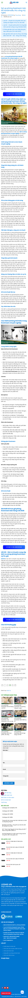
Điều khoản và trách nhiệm (7, 797)
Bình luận (5, 750)
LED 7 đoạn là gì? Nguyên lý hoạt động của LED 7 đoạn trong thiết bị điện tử (14, 830)
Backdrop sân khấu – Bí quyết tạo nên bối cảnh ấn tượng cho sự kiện (14, 825)
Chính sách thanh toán (8, 950)
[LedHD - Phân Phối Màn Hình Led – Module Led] (14, 2)
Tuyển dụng (4, 802)
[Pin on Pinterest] (12, 685)
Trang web (5, 776)
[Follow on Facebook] (2, 988)
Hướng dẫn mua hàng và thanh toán (11, 953)
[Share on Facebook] (5, 685)
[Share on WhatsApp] (2, 685)
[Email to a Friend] (10, 685)
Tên (4, 762)
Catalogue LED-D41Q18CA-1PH (9, 807)
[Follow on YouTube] (7, 988)
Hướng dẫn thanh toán (6, 795)
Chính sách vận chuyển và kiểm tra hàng (12, 948)
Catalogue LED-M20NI (7, 811)
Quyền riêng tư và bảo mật (9, 946)
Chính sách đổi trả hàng (8, 955)
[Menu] (2, 2)
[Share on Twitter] (7, 685)
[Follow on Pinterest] (5, 988)
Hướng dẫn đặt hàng (6, 792)
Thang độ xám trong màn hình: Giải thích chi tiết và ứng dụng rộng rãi (14, 821)
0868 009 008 (6, 993)
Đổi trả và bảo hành (6, 799)
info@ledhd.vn (9, 940)
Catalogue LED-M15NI (7, 817)
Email (4, 769)
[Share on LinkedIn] (15, 685)
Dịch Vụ (9, 690)
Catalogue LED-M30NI (7, 814)
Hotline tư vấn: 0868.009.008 (14, 94)
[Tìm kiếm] (26, 2)
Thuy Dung (18, 15)
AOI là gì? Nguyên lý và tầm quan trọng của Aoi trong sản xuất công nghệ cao (14, 834)
